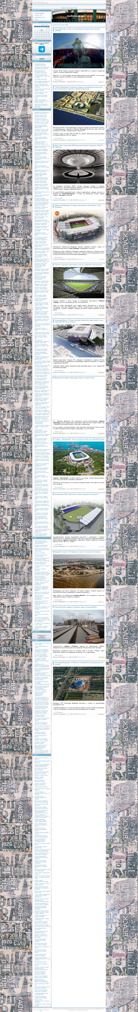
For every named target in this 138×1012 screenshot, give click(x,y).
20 (41, 34)
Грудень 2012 (44, 24)
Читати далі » (59, 80)
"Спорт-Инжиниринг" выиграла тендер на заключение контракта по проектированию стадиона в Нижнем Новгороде (79, 88)
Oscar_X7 (68, 200)
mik (66, 81)
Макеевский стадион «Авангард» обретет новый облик (74, 378)
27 (41, 36)
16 (48, 32)
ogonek (67, 657)
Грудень (63, 24)
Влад (67, 314)
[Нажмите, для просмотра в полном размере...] (78, 68)
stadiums (68, 372)
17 (35, 34)
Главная (63, 7)
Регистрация (70, 7)
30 (48, 36)
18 (37, 34)
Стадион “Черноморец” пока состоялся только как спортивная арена (79, 439)
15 (46, 32)
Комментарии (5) (82, 546)
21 (44, 34)
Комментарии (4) (80, 259)
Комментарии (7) (82, 433)
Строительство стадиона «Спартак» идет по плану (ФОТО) (76, 607)
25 (37, 36)
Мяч (67, 259)
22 (46, 34)
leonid (67, 140)
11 (37, 32)
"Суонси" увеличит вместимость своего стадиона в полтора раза (78, 264)
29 (46, 36)
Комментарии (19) (80, 81)
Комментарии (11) (82, 601)
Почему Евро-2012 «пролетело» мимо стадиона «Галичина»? (76, 494)
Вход (75, 7)
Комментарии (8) (80, 314)
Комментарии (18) (81, 657)
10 (35, 32)
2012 (58, 24)
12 (39, 32)
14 (44, 32)
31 (35, 37)
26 (39, 36)
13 (41, 32)
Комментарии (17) (81, 140)
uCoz (41, 1010)
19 (39, 34)
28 (44, 36)
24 (35, 36)
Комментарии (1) (82, 372)
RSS (47, 3)
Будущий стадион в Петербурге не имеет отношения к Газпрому (78, 552)
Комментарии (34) (82, 714)
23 (48, 34)
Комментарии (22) (82, 200)
